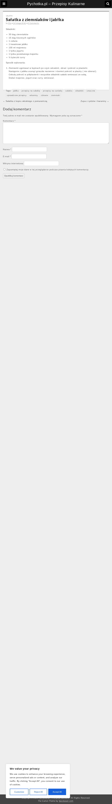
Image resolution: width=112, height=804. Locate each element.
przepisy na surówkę (52, 91)
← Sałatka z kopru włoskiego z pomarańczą (25, 101)
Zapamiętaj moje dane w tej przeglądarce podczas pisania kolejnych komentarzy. (48, 169)
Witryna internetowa (13, 163)
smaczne (91, 91)
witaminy (34, 95)
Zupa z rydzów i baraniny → (95, 101)
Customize (19, 792)
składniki (79, 91)
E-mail (7, 156)
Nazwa (7, 149)
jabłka (16, 91)
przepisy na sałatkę (31, 91)
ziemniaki (55, 95)
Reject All (38, 792)
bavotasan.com (66, 801)
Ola (9, 23)
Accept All (57, 792)
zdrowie (44, 95)
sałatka (68, 91)
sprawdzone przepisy (17, 95)
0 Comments (33, 23)
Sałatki (9, 16)
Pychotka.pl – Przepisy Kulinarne (56, 4)
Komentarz (9, 121)
